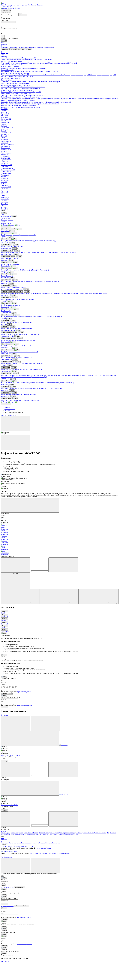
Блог (29, 5)
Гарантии (42, 843)
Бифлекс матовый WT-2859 (9, 805)
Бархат (8, 833)
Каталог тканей (6, 216)
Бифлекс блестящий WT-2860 (10, 755)
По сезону (29, 49)
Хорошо (4, 894)
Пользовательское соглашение (60, 853)
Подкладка (35, 834)
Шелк (66, 834)
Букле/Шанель (28, 833)
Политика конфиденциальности (40, 853)
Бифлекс (7, 410)
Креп (104, 833)
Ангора (3, 833)
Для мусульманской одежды (68, 833)
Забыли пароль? (19, 887)
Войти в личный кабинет (21, 906)
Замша (85, 833)
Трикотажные (13, 47)
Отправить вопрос (7, 693)
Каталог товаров (9, 409)
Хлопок (61, 834)
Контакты (40, 5)
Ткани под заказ (10, 5)
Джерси (51, 833)
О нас (2, 5)
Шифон (70, 834)
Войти (3, 885)
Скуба (50, 834)
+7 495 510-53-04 (28, 846)
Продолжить (5, 961)
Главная (7, 407)
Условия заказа (34, 603)
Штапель (76, 834)
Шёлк (52, 47)
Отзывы (33, 5)
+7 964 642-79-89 (6, 846)
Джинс (56, 833)
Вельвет (35, 833)
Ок (2, 875)
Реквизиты (35, 843)
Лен (108, 833)
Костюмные (46, 47)
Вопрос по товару (113, 603)
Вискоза (41, 833)
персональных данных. (24, 692)
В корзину (5, 611)
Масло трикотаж (11, 834)
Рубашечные (43, 834)
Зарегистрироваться (7, 887)
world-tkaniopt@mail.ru (44, 848)
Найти (24, 15)
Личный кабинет (6, 223)
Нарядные (20, 834)
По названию (5, 49)
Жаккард (80, 833)
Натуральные (37, 47)
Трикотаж (55, 834)
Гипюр (46, 833)
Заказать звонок (6, 10)
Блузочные (29, 47)
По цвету (13, 49)
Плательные (22, 47)
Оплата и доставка (21, 5)
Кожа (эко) (91, 833)
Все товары (4, 715)
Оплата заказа (73, 603)
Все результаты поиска (8, 22)
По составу (21, 49)
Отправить (5, 707)
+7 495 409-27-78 (6, 6)
